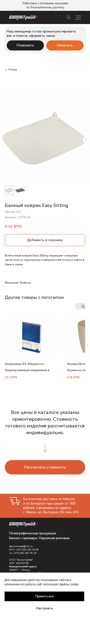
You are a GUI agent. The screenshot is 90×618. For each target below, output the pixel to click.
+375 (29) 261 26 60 (27, 549)
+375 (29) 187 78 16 (24, 553)
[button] (45, 467)
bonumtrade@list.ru (21, 546)
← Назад (11, 69)
